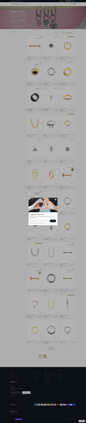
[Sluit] (55, 199)
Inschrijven (53, 220)
